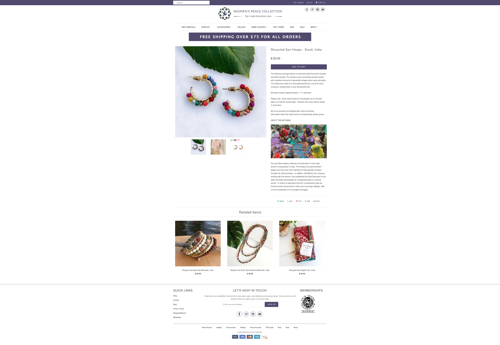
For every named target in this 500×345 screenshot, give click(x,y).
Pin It (299, 201)
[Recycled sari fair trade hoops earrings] (220, 91)
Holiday (242, 27)
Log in (309, 2)
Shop (175, 295)
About (313, 27)
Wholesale (177, 317)
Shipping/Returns (179, 313)
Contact (176, 300)
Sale (302, 27)
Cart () (322, 2)
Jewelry (205, 27)
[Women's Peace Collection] (250, 14)
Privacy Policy (178, 308)
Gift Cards (298, 2)
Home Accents (258, 27)
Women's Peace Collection (252, 332)
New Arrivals (188, 27)
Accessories (223, 27)
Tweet (282, 201)
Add (308, 201)
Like (290, 201)
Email (317, 201)
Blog (175, 304)
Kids (292, 27)
